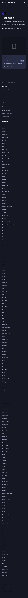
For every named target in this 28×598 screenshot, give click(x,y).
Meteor (4, 360)
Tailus (4, 505)
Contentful (5, 197)
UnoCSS (4, 527)
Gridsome (4, 300)
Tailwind (4, 508)
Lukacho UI (5, 342)
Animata (4, 134)
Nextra (4, 385)
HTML (3, 315)
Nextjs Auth (5, 378)
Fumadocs (4, 285)
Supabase (4, 496)
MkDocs (4, 366)
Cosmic (4, 203)
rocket (4, 457)
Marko (3, 348)
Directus (4, 227)
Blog (3, 161)
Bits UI (4, 155)
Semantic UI (5, 469)
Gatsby (4, 288)
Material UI (5, 351)
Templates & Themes (7, 514)
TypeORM (4, 566)
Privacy (4, 588)
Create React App (7, 206)
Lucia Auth (5, 339)
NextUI (4, 388)
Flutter (4, 270)
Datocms (4, 218)
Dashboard (5, 215)
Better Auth (5, 152)
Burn (5, 57)
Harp (3, 303)
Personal (4, 418)
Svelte (4, 502)
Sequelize (5, 569)
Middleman (5, 363)
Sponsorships (5, 99)
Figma (3, 258)
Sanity (4, 463)
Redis (3, 551)
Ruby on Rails (6, 439)
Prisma (4, 427)
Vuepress (4, 539)
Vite (3, 530)
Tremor (4, 520)
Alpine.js (5, 125)
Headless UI (5, 306)
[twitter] (14, 102)
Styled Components (7, 493)
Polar (3, 400)
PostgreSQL (5, 554)
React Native (6, 448)
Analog (4, 128)
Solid (3, 478)
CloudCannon (5, 191)
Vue (3, 536)
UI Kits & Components (8, 524)
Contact (4, 96)
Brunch (4, 173)
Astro (3, 143)
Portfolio (5, 424)
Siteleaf (4, 475)
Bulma (3, 176)
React (3, 442)
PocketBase (5, 575)
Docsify (4, 233)
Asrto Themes (5, 116)
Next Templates (6, 110)
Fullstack (5, 282)
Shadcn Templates (7, 113)
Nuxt (3, 394)
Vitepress (5, 533)
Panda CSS (5, 409)
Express (4, 255)
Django (4, 230)
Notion (4, 391)
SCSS (3, 466)
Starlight (5, 481)
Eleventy (4, 249)
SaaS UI (4, 460)
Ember (3, 252)
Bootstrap (5, 167)
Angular (4, 131)
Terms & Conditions (7, 591)
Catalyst (4, 182)
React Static (6, 451)
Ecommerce (5, 243)
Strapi (4, 487)
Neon (3, 563)
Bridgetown (5, 170)
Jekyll (4, 321)
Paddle (4, 397)
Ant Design (5, 137)
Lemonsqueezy (6, 333)
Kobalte (4, 324)
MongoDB (4, 369)
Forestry (4, 273)
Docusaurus (5, 239)
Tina (3, 517)
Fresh (3, 279)
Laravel (4, 330)
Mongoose (4, 572)
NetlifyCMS (5, 375)
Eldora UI (5, 246)
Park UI (4, 412)
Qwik (3, 433)
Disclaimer (4, 594)
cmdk (3, 194)
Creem (3, 406)
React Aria (5, 445)
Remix (3, 454)
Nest (3, 372)
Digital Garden (6, 221)
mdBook (4, 354)
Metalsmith (5, 357)
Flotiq (4, 267)
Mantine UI (5, 345)
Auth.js (4, 149)
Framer (4, 276)
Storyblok (5, 484)
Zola (3, 548)
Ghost (3, 294)
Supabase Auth (6, 499)
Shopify (4, 472)
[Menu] (25, 2)
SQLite (4, 560)
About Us (4, 93)
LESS (3, 336)
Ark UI (4, 140)
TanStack (4, 511)
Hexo (3, 309)
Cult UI (4, 209)
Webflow (4, 545)
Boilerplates (6, 164)
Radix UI (4, 436)
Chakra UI (5, 185)
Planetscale (5, 421)
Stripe (4, 490)
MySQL (3, 557)
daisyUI (4, 212)
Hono (3, 312)
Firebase (4, 261)
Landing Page (6, 327)
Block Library (6, 158)
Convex (4, 200)
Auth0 (3, 146)
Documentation (6, 236)
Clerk (3, 188)
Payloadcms (5, 415)
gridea (4, 297)
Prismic (4, 430)
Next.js (4, 382)
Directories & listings (9, 224)
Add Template (5, 89)
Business (4, 179)
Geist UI (4, 291)
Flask (3, 264)
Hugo (3, 318)
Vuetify (4, 542)
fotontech (7, 60)
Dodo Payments (6, 403)
